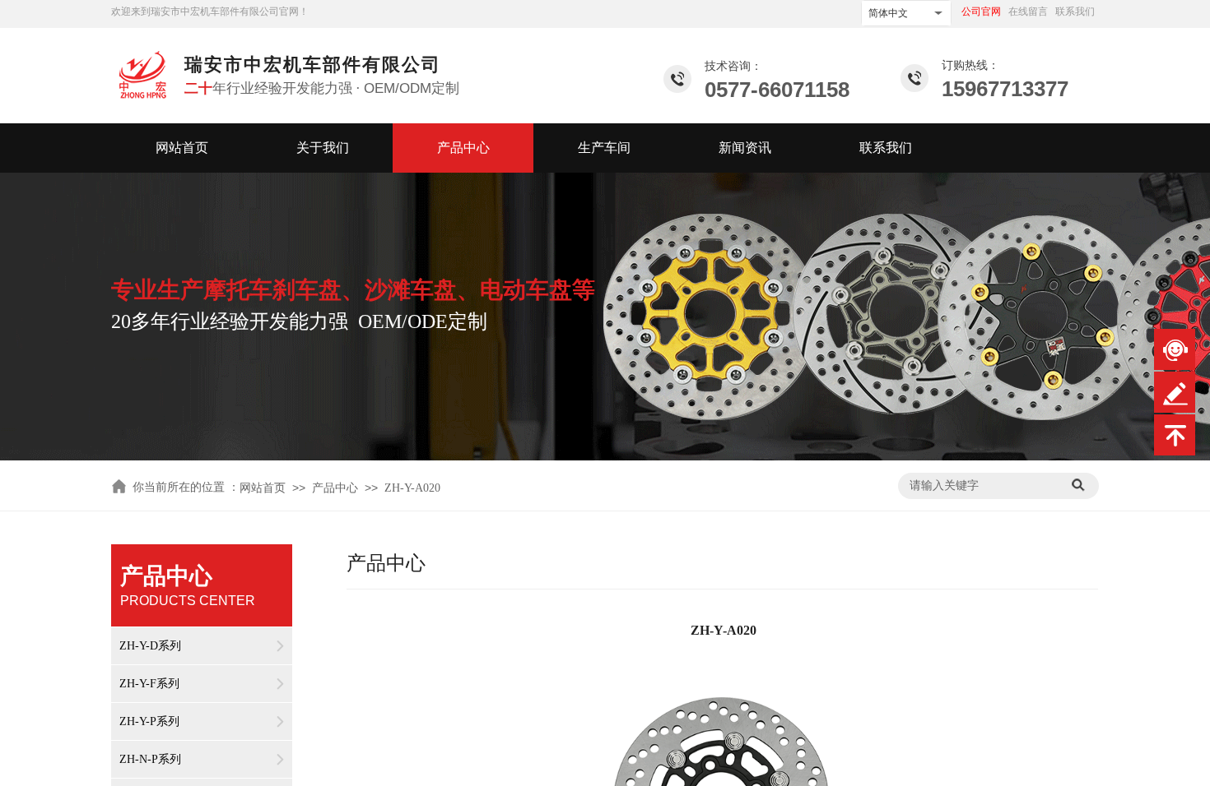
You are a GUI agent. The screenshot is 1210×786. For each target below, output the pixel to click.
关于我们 (322, 148)
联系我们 (885, 148)
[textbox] (981, 486)
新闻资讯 (745, 148)
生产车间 (604, 148)
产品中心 (463, 148)
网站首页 (182, 148)
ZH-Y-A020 (412, 488)
